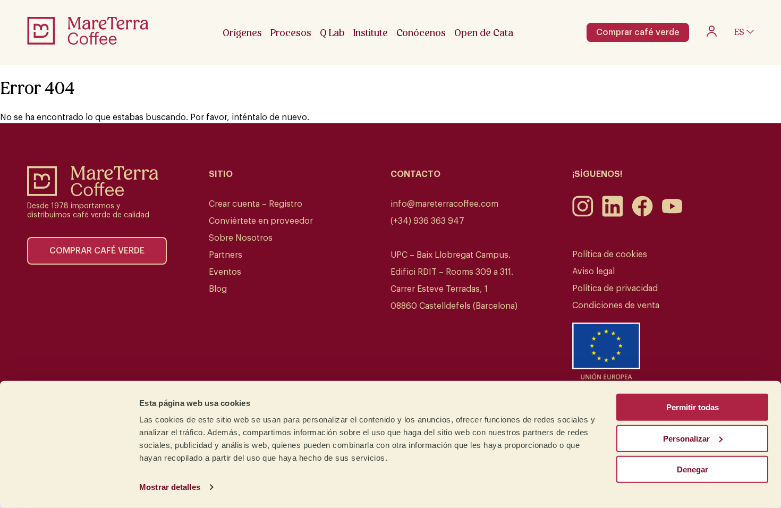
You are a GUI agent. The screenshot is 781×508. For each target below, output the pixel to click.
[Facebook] (642, 214)
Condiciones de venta (615, 305)
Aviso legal (593, 271)
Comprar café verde (638, 32)
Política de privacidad (615, 288)
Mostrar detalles (169, 487)
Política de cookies (609, 254)
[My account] (711, 34)
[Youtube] (672, 214)
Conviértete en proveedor (261, 221)
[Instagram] (582, 214)
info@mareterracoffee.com (444, 204)
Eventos (225, 272)
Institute (370, 33)
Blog (218, 289)
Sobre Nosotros (241, 238)
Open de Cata (483, 33)
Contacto (415, 174)
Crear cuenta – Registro (255, 204)
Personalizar (686, 438)
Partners (225, 255)
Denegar (692, 469)
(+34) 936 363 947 (427, 221)
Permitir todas (692, 407)
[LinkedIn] (612, 214)
